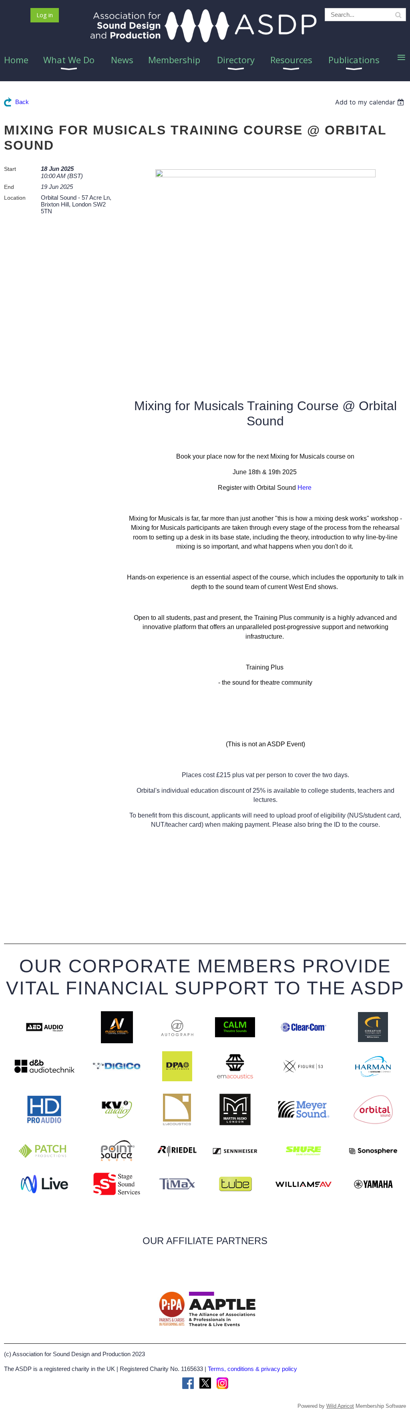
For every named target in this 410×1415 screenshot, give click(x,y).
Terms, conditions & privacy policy (252, 1368)
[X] (205, 1383)
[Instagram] (222, 1383)
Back (22, 101)
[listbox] (370, 102)
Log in (44, 15)
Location (15, 197)
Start (10, 169)
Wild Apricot (340, 1406)
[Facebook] (188, 1383)
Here (304, 487)
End (9, 187)
